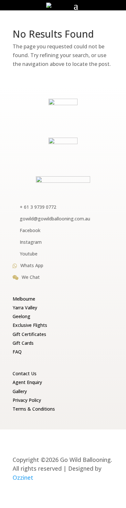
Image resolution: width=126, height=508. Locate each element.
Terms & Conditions (34, 409)
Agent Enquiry (27, 382)
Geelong (21, 316)
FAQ (17, 352)
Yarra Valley (25, 307)
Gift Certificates (29, 334)
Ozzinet (23, 477)
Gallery (20, 391)
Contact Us (25, 373)
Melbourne (24, 299)
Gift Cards (23, 343)
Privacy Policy (27, 400)
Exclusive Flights (30, 325)
